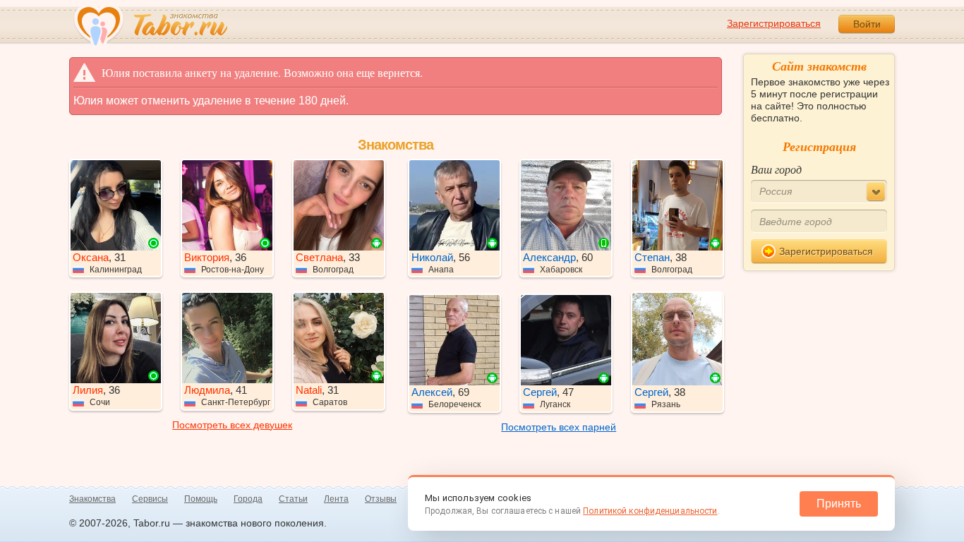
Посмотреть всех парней (558, 427)
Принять (839, 504)
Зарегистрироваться (774, 23)
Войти (867, 24)
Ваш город (776, 169)
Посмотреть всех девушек (232, 424)
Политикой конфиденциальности (650, 511)
